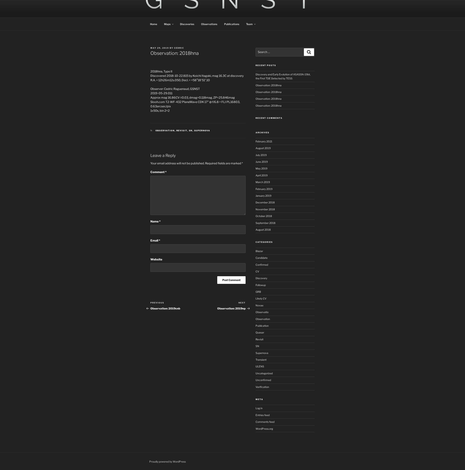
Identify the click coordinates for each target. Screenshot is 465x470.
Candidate (262, 257)
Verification (262, 386)
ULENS (260, 366)
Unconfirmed (263, 380)
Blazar (259, 251)
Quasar (260, 332)
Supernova (202, 130)
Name (155, 221)
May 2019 (261, 168)
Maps (167, 24)
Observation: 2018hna (269, 85)
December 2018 (265, 202)
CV (257, 271)
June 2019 (262, 161)
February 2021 (264, 141)
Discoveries (187, 24)
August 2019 (263, 148)
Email (155, 240)
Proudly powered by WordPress (167, 461)
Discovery (261, 278)
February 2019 (264, 189)
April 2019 (262, 175)
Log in (259, 408)
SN (191, 130)
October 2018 (264, 216)
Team (249, 24)
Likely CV (261, 298)
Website (156, 259)
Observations (209, 24)
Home (153, 24)
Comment (158, 172)
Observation (165, 130)
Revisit (181, 130)
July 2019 (261, 155)
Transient (261, 359)
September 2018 (265, 222)
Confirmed (262, 264)
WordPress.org (264, 428)
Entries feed (263, 415)
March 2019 (263, 182)
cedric (179, 48)
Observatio (262, 312)
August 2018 (263, 229)
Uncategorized (264, 373)
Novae (259, 305)
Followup (261, 285)
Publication (262, 325)
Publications (231, 24)
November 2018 (265, 209)
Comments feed (265, 421)
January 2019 (263, 195)
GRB (258, 291)
